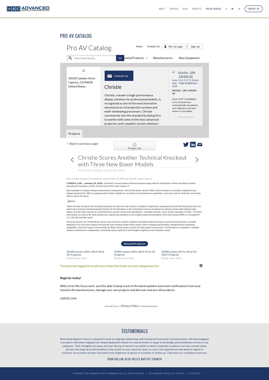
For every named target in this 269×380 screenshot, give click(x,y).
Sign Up (195, 46)
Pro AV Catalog (213, 8)
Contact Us (254, 8)
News (139, 46)
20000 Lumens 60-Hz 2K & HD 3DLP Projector (179, 253)
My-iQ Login (175, 46)
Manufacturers (163, 58)
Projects (196, 8)
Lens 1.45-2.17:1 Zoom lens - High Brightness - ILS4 (185, 83)
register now (68, 298)
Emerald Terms (112, 306)
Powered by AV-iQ (150, 306)
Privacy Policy (130, 306)
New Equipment (189, 58)
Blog (185, 8)
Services (174, 8)
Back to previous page (83, 143)
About (162, 8)
